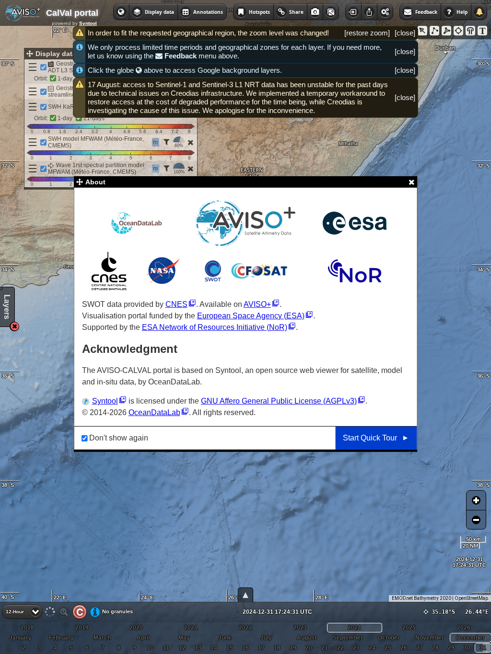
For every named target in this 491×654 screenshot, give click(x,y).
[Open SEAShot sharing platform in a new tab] (331, 12)
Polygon (446, 30)
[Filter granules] (166, 142)
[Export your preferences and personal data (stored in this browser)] (369, 12)
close (405, 33)
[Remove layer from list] (190, 142)
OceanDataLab (154, 412)
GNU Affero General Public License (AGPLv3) (279, 401)
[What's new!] (479, 12)
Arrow (422, 30)
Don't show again (118, 438)
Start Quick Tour (370, 438)
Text (482, 30)
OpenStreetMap (471, 598)
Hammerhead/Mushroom (470, 30)
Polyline (434, 30)
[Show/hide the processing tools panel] (385, 12)
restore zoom (367, 33)
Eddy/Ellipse (458, 30)
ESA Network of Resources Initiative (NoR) (214, 327)
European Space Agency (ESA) (250, 316)
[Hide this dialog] (411, 182)
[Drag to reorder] (32, 67)
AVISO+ (257, 304)
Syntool (88, 23)
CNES (176, 304)
